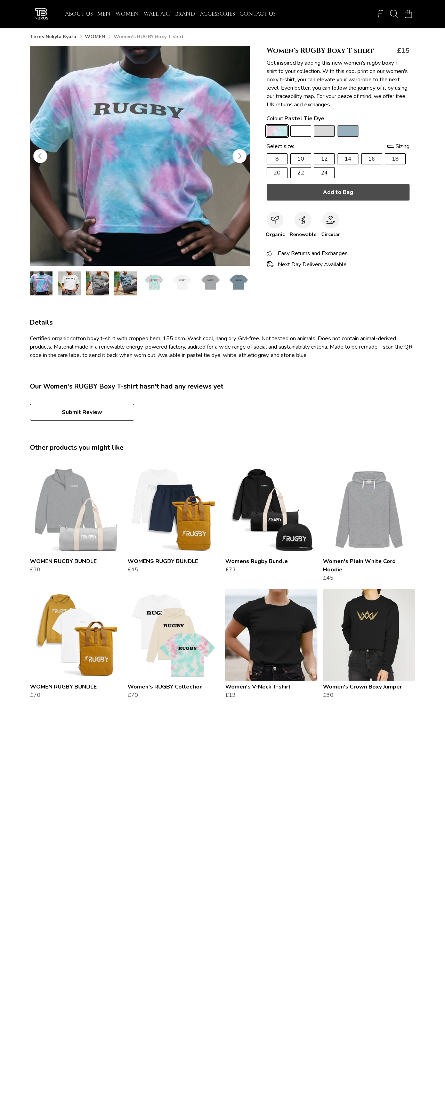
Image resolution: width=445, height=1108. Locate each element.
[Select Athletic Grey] (324, 131)
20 (277, 173)
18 (395, 159)
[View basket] (408, 14)
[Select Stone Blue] (348, 131)
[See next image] (239, 156)
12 (324, 159)
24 (324, 173)
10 (300, 159)
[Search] (394, 14)
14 (348, 159)
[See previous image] (40, 156)
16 (371, 159)
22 (300, 173)
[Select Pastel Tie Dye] (277, 131)
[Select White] (300, 131)
